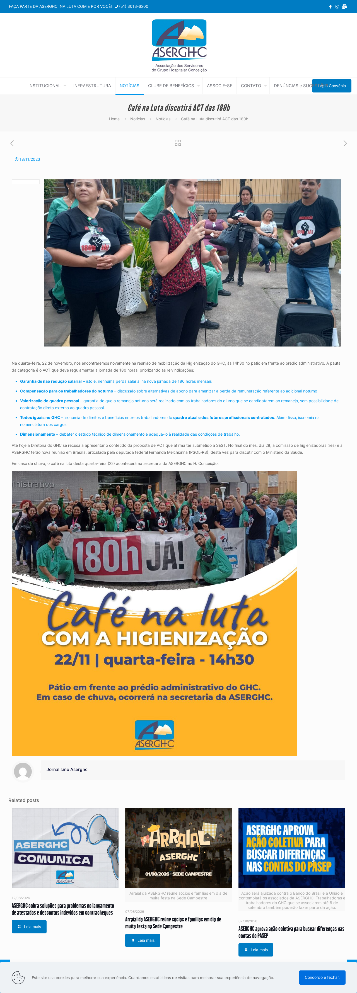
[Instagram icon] (337, 6)
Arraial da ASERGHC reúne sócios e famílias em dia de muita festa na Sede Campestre (173, 922)
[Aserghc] (179, 45)
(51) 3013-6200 (133, 6)
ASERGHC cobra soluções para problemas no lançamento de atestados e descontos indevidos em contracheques (63, 909)
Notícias (137, 118)
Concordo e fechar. (322, 977)
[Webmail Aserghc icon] (344, 6)
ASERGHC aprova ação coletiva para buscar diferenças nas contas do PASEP (291, 932)
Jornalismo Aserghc (67, 769)
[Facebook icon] (330, 6)
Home (114, 118)
